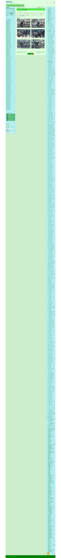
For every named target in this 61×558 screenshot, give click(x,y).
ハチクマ (49, 326)
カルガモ (49, 174)
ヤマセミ (49, 398)
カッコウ (49, 165)
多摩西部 (49, 466)
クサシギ (49, 194)
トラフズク (49, 303)
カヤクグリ (49, 170)
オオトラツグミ (50, 137)
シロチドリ (49, 258)
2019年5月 (7, 62)
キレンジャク (50, 190)
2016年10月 (8, 92)
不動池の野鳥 (50, 430)
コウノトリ (49, 214)
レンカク (49, 60)
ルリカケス (49, 410)
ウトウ (49, 109)
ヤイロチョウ (50, 57)
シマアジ (49, 251)
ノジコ (49, 309)
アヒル (49, 32)
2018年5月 (7, 74)
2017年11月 (8, 80)
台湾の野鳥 (48, 30)
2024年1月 (7, 37)
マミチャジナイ (50, 368)
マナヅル (49, 365)
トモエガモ (49, 301)
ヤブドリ (49, 58)
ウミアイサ (49, 110)
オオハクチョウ (50, 138)
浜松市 (49, 516)
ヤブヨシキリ (50, 394)
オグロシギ (49, 151)
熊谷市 (49, 520)
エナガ (49, 120)
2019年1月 (7, 66)
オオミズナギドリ (50, 145)
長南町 (49, 546)
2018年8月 (7, 71)
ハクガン (49, 317)
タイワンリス (50, 24)
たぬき (49, 25)
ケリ (48, 209)
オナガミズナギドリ (51, 157)
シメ (48, 253)
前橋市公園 (49, 446)
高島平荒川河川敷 (50, 549)
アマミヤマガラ (50, 91)
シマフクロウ (50, 252)
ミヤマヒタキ (50, 56)
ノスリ (49, 310)
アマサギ (49, 87)
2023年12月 (8, 38)
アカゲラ (49, 76)
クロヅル (49, 205)
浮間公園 (49, 517)
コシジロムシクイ (50, 43)
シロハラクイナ (50, 260)
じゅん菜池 (49, 420)
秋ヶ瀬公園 (49, 528)
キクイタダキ (50, 181)
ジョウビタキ (50, 254)
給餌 (48, 16)
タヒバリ (49, 281)
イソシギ (49, 99)
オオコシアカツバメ (51, 130)
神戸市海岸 (49, 526)
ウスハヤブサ (50, 105)
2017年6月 (7, 85)
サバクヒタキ (50, 241)
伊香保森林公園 (50, 436)
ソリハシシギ (50, 272)
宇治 (48, 474)
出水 (48, 442)
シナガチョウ (50, 249)
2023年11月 (8, 39)
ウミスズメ (49, 113)
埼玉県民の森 (50, 462)
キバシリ (49, 185)
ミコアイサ (49, 369)
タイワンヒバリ (50, 53)
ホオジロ (49, 356)
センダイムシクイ (50, 269)
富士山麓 (49, 477)
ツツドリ (49, 292)
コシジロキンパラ (50, 42)
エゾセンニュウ (50, 117)
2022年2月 (7, 54)
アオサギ (49, 64)
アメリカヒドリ (50, 94)
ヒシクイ (49, 334)
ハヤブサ (49, 329)
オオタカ (49, 136)
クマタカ (49, 197)
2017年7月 (7, 84)
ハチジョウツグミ (50, 327)
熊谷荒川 (49, 521)
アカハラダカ (50, 81)
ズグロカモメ (50, 263)
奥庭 (48, 472)
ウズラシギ (49, 107)
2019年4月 (7, 63)
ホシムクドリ (50, 361)
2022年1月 (7, 55)
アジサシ (49, 83)
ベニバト (49, 55)
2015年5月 (7, 104)
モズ (48, 389)
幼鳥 (48, 10)
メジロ (49, 384)
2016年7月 (7, 95)
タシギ (49, 280)
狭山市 (49, 522)
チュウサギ (49, 286)
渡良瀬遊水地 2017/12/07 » (41, 7)
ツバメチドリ (50, 294)
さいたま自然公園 (50, 419)
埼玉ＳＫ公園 (50, 460)
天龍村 (49, 470)
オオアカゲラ (50, 125)
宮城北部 (49, 476)
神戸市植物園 (50, 525)
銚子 (48, 545)
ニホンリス (49, 27)
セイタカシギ (50, 265)
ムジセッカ (49, 380)
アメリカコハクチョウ (51, 93)
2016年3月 (7, 99)
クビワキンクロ (50, 195)
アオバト (49, 68)
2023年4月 (7, 42)
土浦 (48, 456)
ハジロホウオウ (50, 325)
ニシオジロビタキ (50, 306)
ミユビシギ (49, 378)
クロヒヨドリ (50, 41)
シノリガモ (49, 250)
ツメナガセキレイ (50, 296)
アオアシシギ (50, 62)
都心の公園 (49, 542)
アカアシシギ (50, 71)
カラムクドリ (50, 172)
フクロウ (49, 348)
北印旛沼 (49, 447)
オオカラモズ (50, 127)
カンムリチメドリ (50, 40)
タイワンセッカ (50, 52)
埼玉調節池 (49, 463)
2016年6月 (7, 96)
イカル (49, 96)
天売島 (49, 469)
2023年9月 (7, 41)
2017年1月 (7, 89)
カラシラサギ (50, 171)
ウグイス (49, 104)
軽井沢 (49, 541)
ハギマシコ (49, 316)
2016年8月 (7, 94)
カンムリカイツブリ (51, 179)
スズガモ (49, 264)
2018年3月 (7, 76)
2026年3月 (7, 23)
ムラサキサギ (50, 382)
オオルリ (49, 148)
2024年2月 (7, 36)
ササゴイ (49, 239)
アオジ (49, 65)
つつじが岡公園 (50, 423)
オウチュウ (49, 34)
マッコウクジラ (50, 28)
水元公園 (20, 11)
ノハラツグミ (50, 312)
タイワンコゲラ (50, 50)
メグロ (49, 383)
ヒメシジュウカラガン (51, 342)
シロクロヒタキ (50, 47)
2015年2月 (7, 106)
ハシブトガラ (50, 322)
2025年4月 (7, 28)
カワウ (49, 176)
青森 (48, 548)
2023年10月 (8, 40)
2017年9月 (7, 82)
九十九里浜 (49, 433)
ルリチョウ (49, 59)
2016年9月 (7, 93)
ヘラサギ (49, 353)
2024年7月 (7, 31)
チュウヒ (49, 288)
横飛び (49, 12)
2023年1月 (7, 45)
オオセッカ (49, 134)
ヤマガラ (49, 395)
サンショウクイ (50, 246)
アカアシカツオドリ (51, 70)
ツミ (48, 295)
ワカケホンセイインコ (51, 413)
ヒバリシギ (49, 337)
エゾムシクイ (50, 119)
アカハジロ (49, 79)
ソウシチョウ (50, 270)
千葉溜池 (49, 453)
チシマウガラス (50, 284)
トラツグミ (49, 302)
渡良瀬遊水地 (50, 519)
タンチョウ (49, 283)
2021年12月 (8, 56)
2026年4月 (7, 22)
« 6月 (7, 15)
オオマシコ (49, 144)
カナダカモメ (50, 166)
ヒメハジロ (49, 343)
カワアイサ (49, 175)
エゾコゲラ (49, 116)
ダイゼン (49, 276)
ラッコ (49, 29)
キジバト (49, 183)
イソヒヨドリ (50, 100)
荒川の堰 (49, 535)
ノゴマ (49, 308)
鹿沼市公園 (49, 551)
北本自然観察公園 (50, 448)
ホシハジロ (49, 360)
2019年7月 (7, 60)
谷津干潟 (49, 540)
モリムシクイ (50, 391)
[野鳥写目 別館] (10, 117)
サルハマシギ (50, 243)
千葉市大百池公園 (50, 452)
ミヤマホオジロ (50, 377)
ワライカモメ (50, 416)
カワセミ (22, 5)
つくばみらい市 (50, 422)
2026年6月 (7, 20)
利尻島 (49, 443)
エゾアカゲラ (50, 115)
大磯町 (49, 468)
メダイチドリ (50, 386)
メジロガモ (49, 385)
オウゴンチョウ (50, 124)
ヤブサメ (49, 393)
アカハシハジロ (50, 78)
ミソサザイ (49, 372)
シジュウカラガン (50, 248)
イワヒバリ (49, 103)
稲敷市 (49, 529)
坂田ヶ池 (49, 458)
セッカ (49, 268)
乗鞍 (48, 432)
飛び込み (49, 19)
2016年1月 (7, 101)
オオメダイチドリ (50, 146)
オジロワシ (49, 154)
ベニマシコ (49, 352)
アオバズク (49, 67)
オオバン (49, 141)
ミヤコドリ (49, 375)
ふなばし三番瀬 (50, 428)
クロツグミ (49, 203)
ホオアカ (49, 355)
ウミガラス (49, 112)
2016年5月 (7, 97)
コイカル (49, 212)
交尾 (48, 9)
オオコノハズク (50, 131)
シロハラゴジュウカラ (51, 261)
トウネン (49, 298)
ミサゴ (49, 370)
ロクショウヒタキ (50, 412)
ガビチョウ (49, 168)
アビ (48, 86)
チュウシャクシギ (50, 287)
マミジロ (49, 367)
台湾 (48, 454)
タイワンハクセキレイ (51, 277)
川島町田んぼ (50, 481)
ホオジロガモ (50, 357)
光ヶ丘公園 (49, 440)
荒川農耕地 (49, 536)
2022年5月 (7, 52)
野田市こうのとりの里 (51, 544)
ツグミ (49, 291)
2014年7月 (7, 107)
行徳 (48, 539)
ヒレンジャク (50, 345)
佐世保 (49, 437)
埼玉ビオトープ (50, 461)
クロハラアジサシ (50, 206)
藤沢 (48, 538)
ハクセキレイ (50, 318)
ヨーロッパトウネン (51, 401)
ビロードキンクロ (50, 346)
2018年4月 (7, 75)
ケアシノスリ (50, 207)
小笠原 (49, 479)
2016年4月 (7, 98)
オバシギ (49, 159)
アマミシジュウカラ (51, 90)
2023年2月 (7, 44)
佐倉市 (49, 438)
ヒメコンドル (50, 341)
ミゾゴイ (49, 371)
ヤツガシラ (49, 392)
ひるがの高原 (50, 425)
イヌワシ (49, 101)
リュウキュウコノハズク (51, 405)
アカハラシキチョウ (51, 31)
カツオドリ (49, 164)
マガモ (49, 363)
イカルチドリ (50, 97)
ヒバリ (49, 336)
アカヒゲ (49, 82)
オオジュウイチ (50, 35)
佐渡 (48, 439)
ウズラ (49, 106)
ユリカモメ (49, 400)
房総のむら (49, 488)
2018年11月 (8, 68)
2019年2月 (7, 65)
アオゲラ (49, 63)
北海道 (49, 449)
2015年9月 (7, 102)
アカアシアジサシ (50, 69)
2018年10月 (8, 69)
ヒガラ (49, 332)
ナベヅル (49, 305)
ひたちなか (49, 424)
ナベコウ (49, 304)
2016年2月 (7, 100)
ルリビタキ (49, 411)
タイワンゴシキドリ (51, 51)
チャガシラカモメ (50, 285)
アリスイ (49, 95)
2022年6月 (7, 51)
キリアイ (49, 189)
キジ (48, 182)
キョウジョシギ (50, 188)
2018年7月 (7, 72)
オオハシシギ (50, 139)
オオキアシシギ (50, 128)
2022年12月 (8, 46)
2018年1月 (7, 78)
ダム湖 (49, 421)
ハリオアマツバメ (50, 330)
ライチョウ (49, 404)
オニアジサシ (50, 158)
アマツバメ (49, 88)
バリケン (49, 331)
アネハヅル (49, 85)
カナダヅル (49, 167)
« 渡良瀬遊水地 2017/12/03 (21, 7)
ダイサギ (49, 274)
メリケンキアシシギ (51, 388)
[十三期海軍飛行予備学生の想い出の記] (10, 114)
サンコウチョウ (50, 245)
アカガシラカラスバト (51, 74)
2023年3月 (7, 43)
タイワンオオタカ (50, 49)
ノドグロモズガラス (51, 311)
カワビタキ (49, 39)
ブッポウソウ (50, 349)
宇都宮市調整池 (50, 475)
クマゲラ (49, 196)
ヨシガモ (49, 402)
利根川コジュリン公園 (51, 444)
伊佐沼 (49, 434)
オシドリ (49, 152)
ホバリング (49, 8)
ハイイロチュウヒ (50, 314)
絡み (48, 15)
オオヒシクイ (50, 142)
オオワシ (49, 149)
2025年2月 (7, 29)
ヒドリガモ (49, 335)
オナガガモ (49, 156)
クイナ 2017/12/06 (22, 9)
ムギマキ (49, 379)
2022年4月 (7, 53)
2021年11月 (8, 57)
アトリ (49, 84)
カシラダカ (49, 163)
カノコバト (49, 37)
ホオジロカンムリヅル (51, 358)
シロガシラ (49, 46)
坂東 (48, 457)
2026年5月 (7, 21)
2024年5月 (7, 33)
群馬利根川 (49, 532)
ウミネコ (49, 114)
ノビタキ (49, 313)
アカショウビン (50, 77)
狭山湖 (49, 523)
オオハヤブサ (50, 140)
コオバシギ (49, 216)
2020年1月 (7, 59)
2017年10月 (8, 81)
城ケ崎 (49, 459)
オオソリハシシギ (50, 135)
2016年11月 (8, 91)
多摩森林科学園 (50, 465)
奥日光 (49, 473)
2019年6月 (7, 61)
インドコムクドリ (50, 33)
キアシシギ (49, 180)
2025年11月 (8, 26)
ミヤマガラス (50, 376)
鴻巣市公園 (49, 550)
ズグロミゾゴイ (50, 48)
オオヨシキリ (50, 147)
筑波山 (49, 531)
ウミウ (49, 111)
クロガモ (49, 200)
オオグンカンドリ (50, 129)
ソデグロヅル (50, 271)
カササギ (49, 162)
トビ (48, 300)
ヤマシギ (49, 397)
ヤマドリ (49, 399)
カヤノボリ (49, 38)
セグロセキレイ (50, 267)
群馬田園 (49, 533)
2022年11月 (8, 47)
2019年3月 (7, 64)
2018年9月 (7, 70)
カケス (49, 161)
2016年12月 (8, 90)
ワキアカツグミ (50, 414)
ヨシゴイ (49, 403)
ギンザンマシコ (50, 192)
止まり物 (49, 13)
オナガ (49, 155)
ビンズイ (49, 347)
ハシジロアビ (50, 319)
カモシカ (49, 23)
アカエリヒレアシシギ (51, 73)
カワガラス (49, 177)
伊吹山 (49, 435)
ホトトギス (49, 362)
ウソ (48, 108)
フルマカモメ (50, 350)
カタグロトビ (50, 36)
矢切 (48, 524)
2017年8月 (7, 83)
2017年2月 (7, 88)
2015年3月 (7, 105)
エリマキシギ (50, 121)
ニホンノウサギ (50, 26)
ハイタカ (49, 315)
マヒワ (49, 366)
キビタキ (49, 187)
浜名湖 (49, 515)
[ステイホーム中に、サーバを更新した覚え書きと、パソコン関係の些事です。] (10, 120)
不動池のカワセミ (50, 429)
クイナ (18, 11)
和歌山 (49, 455)
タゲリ (49, 279)
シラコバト (49, 255)
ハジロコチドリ (50, 324)
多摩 (48, 464)
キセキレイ (49, 184)
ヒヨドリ (49, 344)
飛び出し (49, 18)
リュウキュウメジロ (51, 409)
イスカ (49, 98)
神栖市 (49, 527)
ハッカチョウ (50, 54)
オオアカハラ (50, 126)
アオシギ (49, 66)
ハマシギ (49, 328)
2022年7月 (7, 50)
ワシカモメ (49, 415)
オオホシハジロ (50, 143)
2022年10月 (8, 48)
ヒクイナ (49, 333)
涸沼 (48, 518)
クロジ (49, 202)
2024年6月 (7, 32)
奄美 (48, 471)
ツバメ (49, 293)
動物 (47, 21)
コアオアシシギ (50, 210)
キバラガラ (49, 186)
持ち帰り (49, 11)
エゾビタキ (49, 118)
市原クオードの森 (50, 483)
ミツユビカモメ (50, 373)
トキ (48, 299)
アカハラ (49, 80)
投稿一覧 (8, 5)
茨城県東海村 (50, 534)
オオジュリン (50, 132)
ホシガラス (49, 359)
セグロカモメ (50, 266)
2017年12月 (8, 79)
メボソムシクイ (50, 387)
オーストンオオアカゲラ (51, 122)
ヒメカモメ (49, 340)
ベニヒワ (49, 351)
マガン (49, 364)
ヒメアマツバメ (50, 338)
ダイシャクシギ (50, 275)
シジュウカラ (50, 247)
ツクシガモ (49, 290)
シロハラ (49, 259)
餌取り (49, 20)
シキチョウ (49, 44)
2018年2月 (7, 77)
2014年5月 (7, 109)
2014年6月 (7, 108)
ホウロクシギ (50, 354)
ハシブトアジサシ (50, 321)
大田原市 (49, 467)
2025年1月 (7, 30)
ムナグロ (49, 381)
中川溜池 (49, 431)
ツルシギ (49, 297)
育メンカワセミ (50, 17)
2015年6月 (7, 103)
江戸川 (49, 513)
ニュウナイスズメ (50, 307)
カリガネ (49, 173)
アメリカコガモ (50, 92)
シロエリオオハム (50, 256)
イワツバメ (49, 102)
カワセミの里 (50, 418)
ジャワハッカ (50, 45)
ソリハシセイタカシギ (51, 273)
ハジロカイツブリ (50, 323)
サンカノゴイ (50, 244)
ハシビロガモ (50, 320)
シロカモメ (49, 257)
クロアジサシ (50, 199)
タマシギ (49, 282)
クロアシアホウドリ (51, 198)
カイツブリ (49, 160)
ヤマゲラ (49, 396)
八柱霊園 (49, 441)
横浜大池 (49, 509)
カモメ (49, 169)
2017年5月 (7, 86)
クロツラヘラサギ (50, 204)
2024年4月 (7, 34)
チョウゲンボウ (50, 289)
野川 (48, 543)
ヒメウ (49, 339)
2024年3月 (7, 35)
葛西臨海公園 (50, 537)
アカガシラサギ (50, 75)
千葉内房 (49, 450)
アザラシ (49, 22)
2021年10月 (8, 58)
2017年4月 (7, 87)
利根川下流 (49, 445)
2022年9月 (7, 49)
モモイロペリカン (50, 390)
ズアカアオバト (50, 262)
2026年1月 (7, 25)
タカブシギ (49, 278)
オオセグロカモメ (50, 133)
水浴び (49, 14)
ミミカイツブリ (50, 374)
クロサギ (49, 201)
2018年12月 (8, 67)
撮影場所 (12, 5)
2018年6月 (7, 73)
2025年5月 (7, 27)
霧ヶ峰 (49, 547)
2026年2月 (7, 24)
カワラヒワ (49, 178)
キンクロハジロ (50, 191)
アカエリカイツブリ (51, 72)
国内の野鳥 (17, 5)
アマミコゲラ (50, 89)
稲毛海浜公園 (50, 530)
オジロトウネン (50, 153)
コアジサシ (49, 211)
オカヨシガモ (50, 150)
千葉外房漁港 (50, 451)
